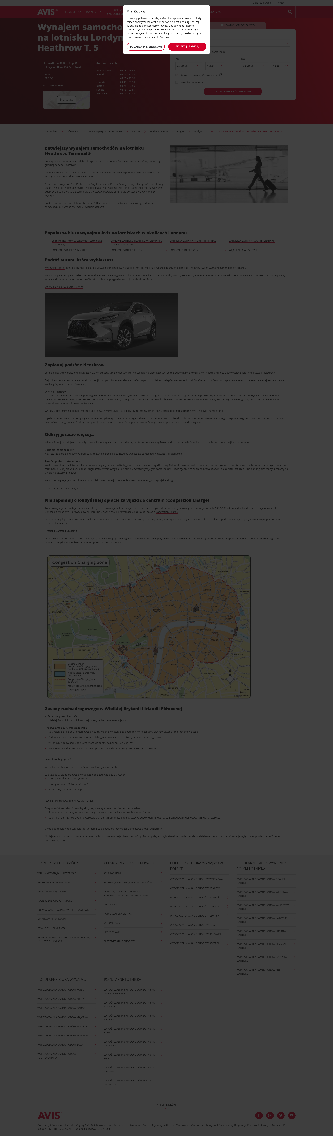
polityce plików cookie (147, 33)
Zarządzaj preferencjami (146, 46)
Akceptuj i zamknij (187, 46)
